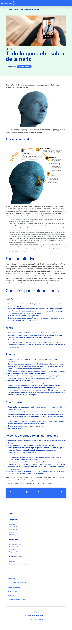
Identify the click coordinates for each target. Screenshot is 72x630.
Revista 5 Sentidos (13, 9)
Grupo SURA (12, 578)
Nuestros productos (15, 556)
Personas (12, 561)
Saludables (12, 549)
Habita (11, 532)
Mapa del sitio (13, 595)
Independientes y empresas (18, 564)
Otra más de (36, 619)
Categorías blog (14, 519)
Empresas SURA (14, 552)
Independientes (14, 546)
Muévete (12, 524)
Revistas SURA (13, 539)
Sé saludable (13, 527)
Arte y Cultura (13, 591)
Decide (11, 534)
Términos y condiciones (17, 599)
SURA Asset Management (17, 583)
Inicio (11, 513)
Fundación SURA (14, 587)
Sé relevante (13, 529)
